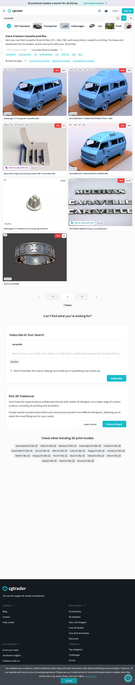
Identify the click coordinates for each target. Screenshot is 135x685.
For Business (75, 611)
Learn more (90, 676)
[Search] (123, 18)
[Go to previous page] (53, 296)
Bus (80, 54)
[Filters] (131, 18)
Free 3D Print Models (79, 633)
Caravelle (10, 54)
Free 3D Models (76, 627)
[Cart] (106, 10)
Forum (72, 660)
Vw (35, 54)
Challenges (74, 654)
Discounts (74, 638)
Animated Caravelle (83, 60)
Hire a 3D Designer (78, 622)
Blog (5, 611)
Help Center (8, 622)
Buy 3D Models (75, 605)
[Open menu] (4, 10)
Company (7, 605)
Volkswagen (46, 54)
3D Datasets (75, 616)
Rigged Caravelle (61, 60)
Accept (69, 680)
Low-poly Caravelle (39, 60)
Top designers (75, 649)
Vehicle (65, 54)
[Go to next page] (82, 296)
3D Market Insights (12, 655)
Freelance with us (11, 660)
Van (74, 54)
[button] (118, 18)
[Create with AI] (99, 10)
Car (57, 54)
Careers (6, 616)
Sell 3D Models (10, 644)
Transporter (24, 54)
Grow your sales (10, 649)
